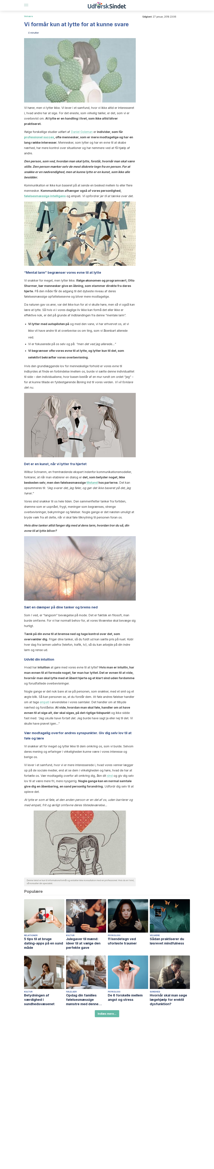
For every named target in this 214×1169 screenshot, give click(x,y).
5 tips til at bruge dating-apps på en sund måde (43, 943)
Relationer (30, 935)
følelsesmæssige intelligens (45, 196)
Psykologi (114, 935)
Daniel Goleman (82, 132)
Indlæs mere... (107, 1013)
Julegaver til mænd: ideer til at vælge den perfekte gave (83, 943)
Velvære (28, 16)
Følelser (71, 991)
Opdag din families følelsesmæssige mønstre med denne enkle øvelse (82, 999)
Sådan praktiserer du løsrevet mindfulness (167, 941)
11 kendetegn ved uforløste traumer (122, 941)
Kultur (70, 935)
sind (110, 775)
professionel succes (39, 137)
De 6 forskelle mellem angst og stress (125, 997)
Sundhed (155, 991)
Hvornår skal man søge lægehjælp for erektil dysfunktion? (168, 999)
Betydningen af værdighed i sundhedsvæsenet (39, 999)
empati (44, 702)
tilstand (92, 482)
